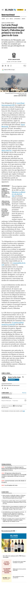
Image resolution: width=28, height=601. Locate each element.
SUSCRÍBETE (20, 9)
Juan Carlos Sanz (14, 59)
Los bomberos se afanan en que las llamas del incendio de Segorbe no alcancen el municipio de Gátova (14, 468)
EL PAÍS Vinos (14, 536)
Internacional (8, 15)
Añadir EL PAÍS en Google (9, 69)
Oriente (23, 18)
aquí (24, 411)
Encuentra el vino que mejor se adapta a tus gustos (19, 562)
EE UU (7, 18)
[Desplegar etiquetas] (25, 400)
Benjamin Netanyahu (6, 400)
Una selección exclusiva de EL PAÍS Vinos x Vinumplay (14, 556)
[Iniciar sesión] (25, 10)
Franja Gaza (15, 400)
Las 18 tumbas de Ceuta (11, 485)
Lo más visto (5, 492)
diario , (7, 150)
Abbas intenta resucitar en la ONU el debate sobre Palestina (6, 203)
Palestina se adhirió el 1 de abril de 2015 (18, 194)
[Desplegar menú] (3, 10)
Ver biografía (12, 379)
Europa (3, 18)
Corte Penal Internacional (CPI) (13, 104)
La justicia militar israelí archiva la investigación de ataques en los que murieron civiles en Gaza (6, 193)
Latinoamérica (17, 18)
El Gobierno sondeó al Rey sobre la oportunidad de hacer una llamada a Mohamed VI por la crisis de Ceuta (14, 502)
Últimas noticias (6, 464)
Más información (5, 407)
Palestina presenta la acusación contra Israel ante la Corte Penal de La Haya (5, 213)
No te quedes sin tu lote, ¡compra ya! (18, 577)
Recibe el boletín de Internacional (11, 385)
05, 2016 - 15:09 (16, 61)
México (11, 18)
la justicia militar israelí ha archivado (13, 323)
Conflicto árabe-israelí (8, 22)
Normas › (24, 392)
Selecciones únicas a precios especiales (19, 569)
